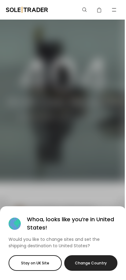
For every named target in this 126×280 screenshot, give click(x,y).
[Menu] (114, 10)
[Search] (85, 10)
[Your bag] (99, 10)
